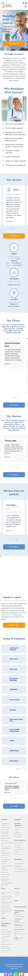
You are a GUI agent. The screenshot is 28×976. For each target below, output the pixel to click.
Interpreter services (6, 944)
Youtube (12, 961)
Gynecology (17, 845)
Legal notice (14, 968)
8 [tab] (20, 467)
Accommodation (5, 934)
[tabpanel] (14, 205)
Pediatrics (4, 863)
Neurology (4, 840)
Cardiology (17, 847)
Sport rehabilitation (19, 871)
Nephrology (4, 870)
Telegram (16, 961)
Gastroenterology (19, 842)
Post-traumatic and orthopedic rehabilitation (19, 865)
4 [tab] (15, 397)
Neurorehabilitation (19, 869)
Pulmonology (5, 829)
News (16, 900)
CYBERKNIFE (5, 836)
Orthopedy (4, 857)
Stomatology (4, 876)
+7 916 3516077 (17, 265)
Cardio (16, 830)
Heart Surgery (5, 827)
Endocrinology (5, 855)
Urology (3, 850)
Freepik (25, 955)
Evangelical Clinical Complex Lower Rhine (6, 898)
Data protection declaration (14, 966)
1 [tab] (12, 228)
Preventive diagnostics (17, 824)
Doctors (3, 918)
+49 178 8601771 (16, 263)
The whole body (18, 827)
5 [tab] (17, 397)
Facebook (7, 961)
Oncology (17, 832)
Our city (16, 894)
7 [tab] (18, 467)
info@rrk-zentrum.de (14, 285)
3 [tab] (15, 228)
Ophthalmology (5, 853)
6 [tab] (16, 467)
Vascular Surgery (6, 838)
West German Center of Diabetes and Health (7, 911)
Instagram (21, 961)
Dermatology (5, 872)
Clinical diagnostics (20, 840)
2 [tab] (12, 397)
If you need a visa (6, 932)
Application (4, 929)
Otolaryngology (5, 874)
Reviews (16, 892)
